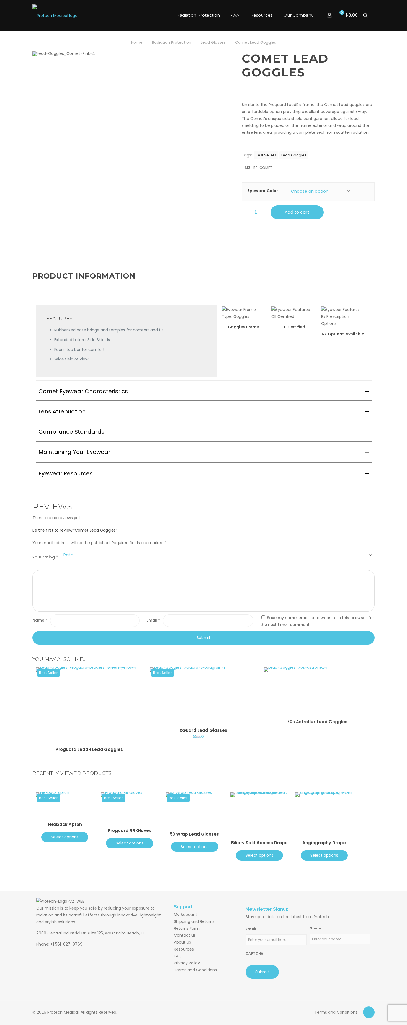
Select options (65, 837)
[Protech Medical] (58, 15)
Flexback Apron (65, 824)
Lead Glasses (213, 42)
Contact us (185, 935)
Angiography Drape (324, 843)
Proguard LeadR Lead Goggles (89, 749)
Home (137, 42)
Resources (184, 949)
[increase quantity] (263, 212)
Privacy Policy (187, 963)
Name (39, 620)
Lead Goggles (293, 155)
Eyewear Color (263, 191)
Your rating (45, 557)
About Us (182, 942)
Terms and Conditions (195, 970)
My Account (185, 914)
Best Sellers (266, 155)
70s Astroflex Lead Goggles (317, 722)
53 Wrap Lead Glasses (194, 834)
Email (153, 620)
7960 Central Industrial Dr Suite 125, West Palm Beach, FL (90, 933)
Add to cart (297, 212)
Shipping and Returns (194, 921)
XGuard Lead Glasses (203, 730)
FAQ (178, 956)
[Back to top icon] (369, 1012)
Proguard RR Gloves (129, 830)
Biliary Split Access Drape (259, 843)
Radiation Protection (171, 42)
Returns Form (187, 928)
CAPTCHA (254, 953)
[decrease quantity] (248, 212)
